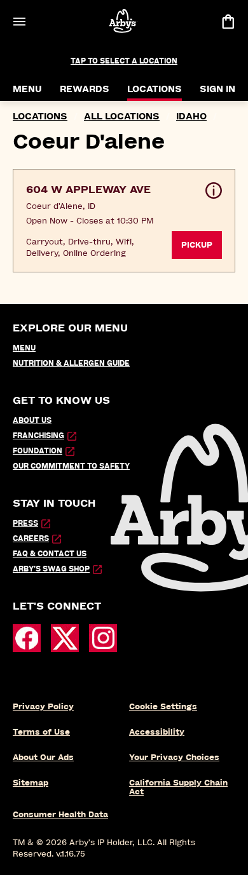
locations (40, 116)
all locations (122, 116)
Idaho (191, 116)
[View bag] (227, 21)
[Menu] (19, 21)
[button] (124, 220)
